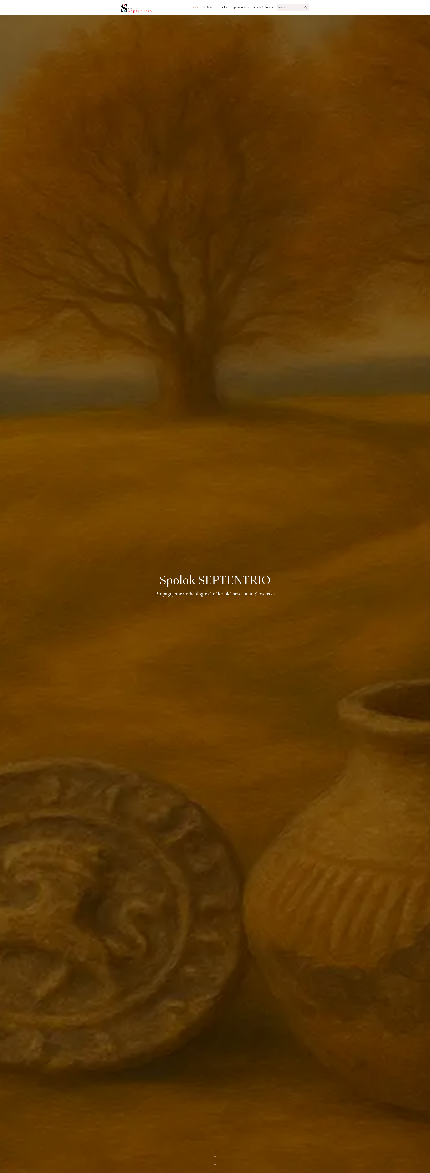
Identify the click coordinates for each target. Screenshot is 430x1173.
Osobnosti (208, 7)
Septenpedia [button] (239, 7)
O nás (195, 7)
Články (223, 7)
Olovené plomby (263, 7)
